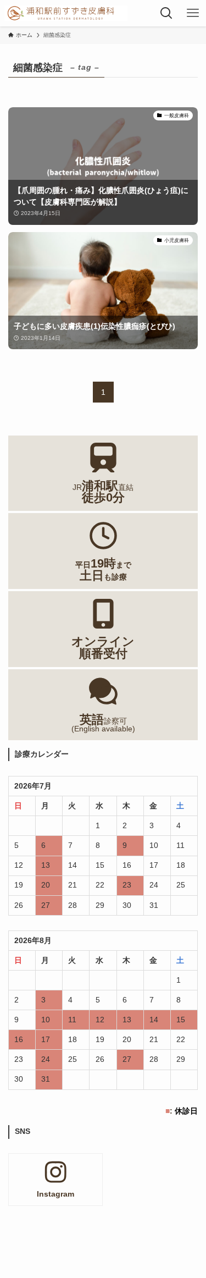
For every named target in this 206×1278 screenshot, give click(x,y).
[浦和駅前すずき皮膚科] (65, 13)
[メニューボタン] (193, 13)
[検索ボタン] (166, 13)
